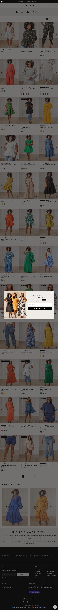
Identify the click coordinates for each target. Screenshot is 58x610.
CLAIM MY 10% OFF (39, 308)
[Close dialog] (52, 293)
